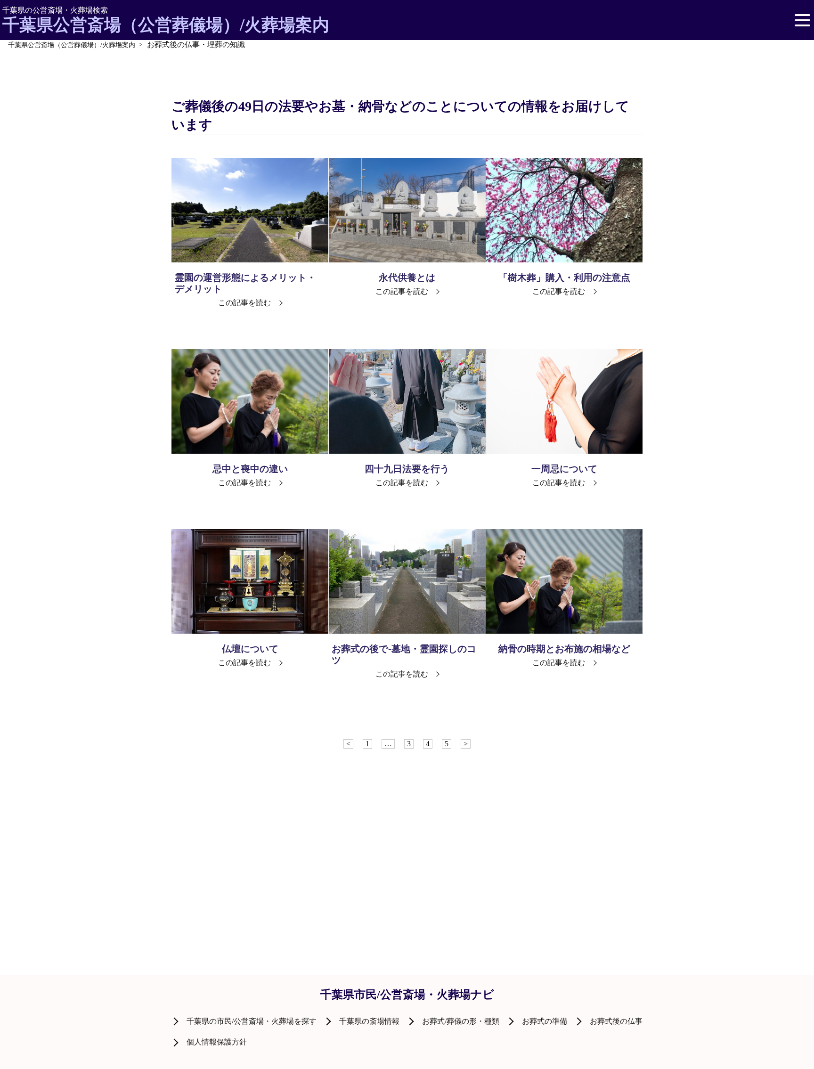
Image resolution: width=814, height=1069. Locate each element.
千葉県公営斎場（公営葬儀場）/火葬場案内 (165, 20)
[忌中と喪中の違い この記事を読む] (249, 401)
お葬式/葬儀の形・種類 (460, 1021)
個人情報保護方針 (217, 1042)
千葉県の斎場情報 (369, 1021)
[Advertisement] (407, 815)
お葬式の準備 (544, 1021)
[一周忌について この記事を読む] (564, 401)
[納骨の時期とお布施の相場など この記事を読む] (564, 581)
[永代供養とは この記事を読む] (407, 210)
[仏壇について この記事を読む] (249, 581)
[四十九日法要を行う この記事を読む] (407, 401)
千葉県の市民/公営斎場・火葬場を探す (252, 1021)
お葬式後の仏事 (616, 1021)
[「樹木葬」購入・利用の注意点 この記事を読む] (564, 210)
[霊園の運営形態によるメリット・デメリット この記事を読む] (249, 210)
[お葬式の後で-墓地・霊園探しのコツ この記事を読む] (407, 581)
